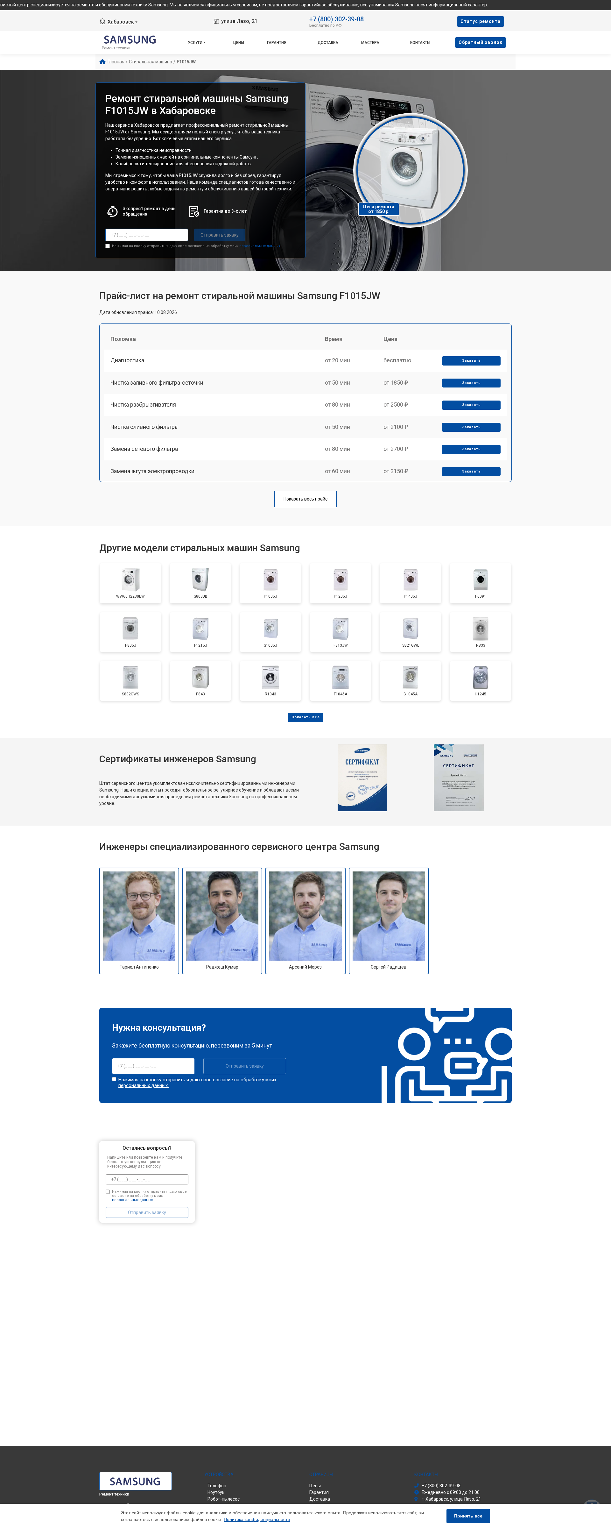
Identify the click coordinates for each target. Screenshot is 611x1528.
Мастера (370, 42)
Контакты (420, 42)
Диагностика (127, 360)
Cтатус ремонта (480, 21)
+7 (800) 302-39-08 (336, 18)
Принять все (468, 1515)
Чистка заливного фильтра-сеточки (156, 382)
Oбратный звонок (480, 42)
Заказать (471, 361)
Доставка (328, 42)
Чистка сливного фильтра (144, 426)
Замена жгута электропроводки (152, 471)
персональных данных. (260, 246)
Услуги (195, 42)
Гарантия (276, 42)
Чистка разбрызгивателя (143, 404)
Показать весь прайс (305, 498)
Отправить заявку (219, 235)
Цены (238, 42)
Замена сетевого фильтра (144, 448)
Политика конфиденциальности (257, 1519)
